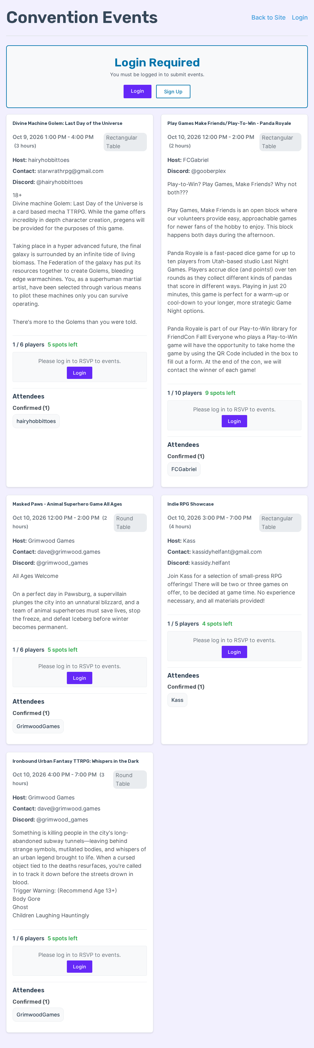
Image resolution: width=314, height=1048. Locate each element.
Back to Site (268, 17)
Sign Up (173, 91)
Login (300, 17)
